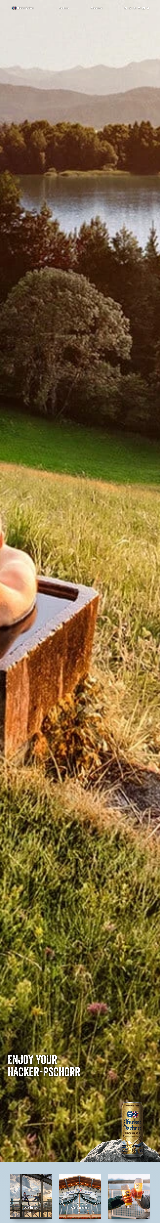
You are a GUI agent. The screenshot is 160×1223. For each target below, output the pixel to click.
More (31, 1212)
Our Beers (64, 8)
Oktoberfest (96, 8)
